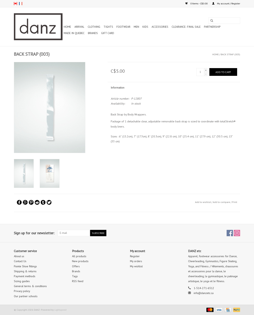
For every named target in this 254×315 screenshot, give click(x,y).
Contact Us (20, 261)
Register (135, 256)
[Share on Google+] (25, 202)
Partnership (212, 27)
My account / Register (228, 3)
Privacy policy (22, 291)
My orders (136, 261)
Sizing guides (22, 281)
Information (117, 87)
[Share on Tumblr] (43, 202)
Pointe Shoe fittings (25, 266)
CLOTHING (94, 27)
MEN (136, 27)
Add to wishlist (203, 202)
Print (234, 202)
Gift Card (107, 33)
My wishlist (136, 266)
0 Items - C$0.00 (199, 3)
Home (67, 27)
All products (79, 256)
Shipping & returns (25, 271)
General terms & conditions (30, 286)
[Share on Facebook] (19, 202)
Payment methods (24, 276)
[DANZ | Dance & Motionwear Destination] (38, 26)
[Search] (211, 20)
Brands (93, 33)
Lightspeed (60, 309)
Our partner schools (26, 296)
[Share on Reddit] (37, 202)
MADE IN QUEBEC (74, 33)
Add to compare (222, 202)
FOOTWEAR (123, 27)
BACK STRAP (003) (230, 54)
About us (19, 256)
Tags (75, 276)
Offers (76, 266)
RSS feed (77, 281)
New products (80, 261)
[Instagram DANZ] (237, 233)
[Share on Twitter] (49, 202)
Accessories (160, 27)
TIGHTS (108, 27)
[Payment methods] (209, 309)
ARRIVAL (79, 27)
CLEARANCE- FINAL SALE (186, 27)
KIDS (145, 27)
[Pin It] (31, 202)
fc (20, 3)
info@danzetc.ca (204, 293)
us (15, 3)
